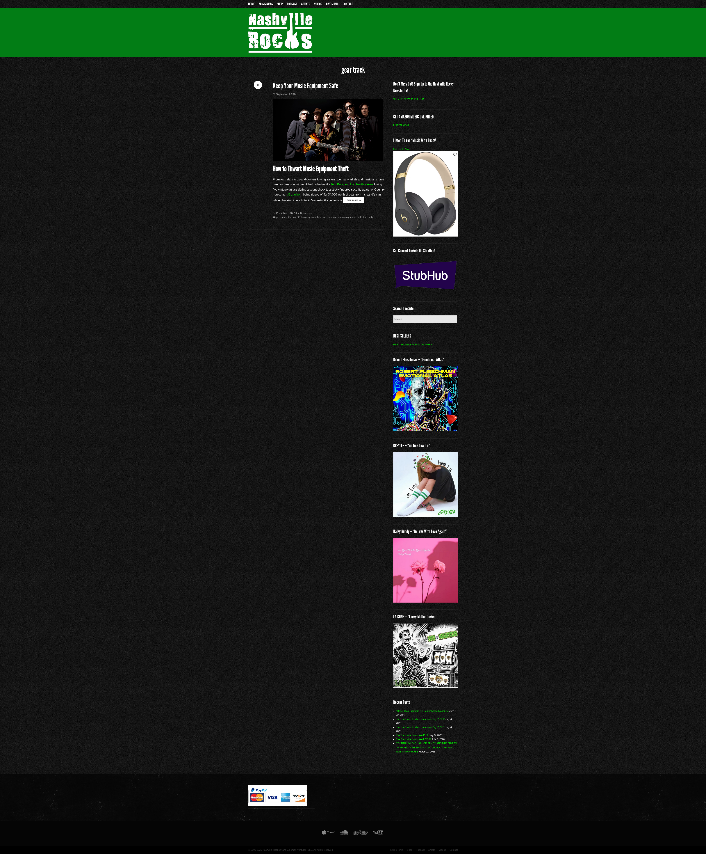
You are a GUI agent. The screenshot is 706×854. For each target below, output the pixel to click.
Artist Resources (303, 213)
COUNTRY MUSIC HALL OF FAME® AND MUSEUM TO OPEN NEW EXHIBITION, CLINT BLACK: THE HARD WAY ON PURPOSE (426, 747)
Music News (266, 4)
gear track (281, 217)
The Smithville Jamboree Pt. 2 (412, 735)
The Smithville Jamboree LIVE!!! (413, 739)
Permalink (281, 213)
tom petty (368, 217)
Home (251, 4)
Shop (280, 4)
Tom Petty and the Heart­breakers (352, 184)
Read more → (353, 200)
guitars (312, 217)
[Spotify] (361, 833)
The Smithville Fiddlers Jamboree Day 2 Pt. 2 (420, 719)
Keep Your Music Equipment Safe (305, 85)
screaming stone (346, 217)
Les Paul (322, 217)
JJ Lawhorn (294, 194)
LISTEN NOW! (401, 125)
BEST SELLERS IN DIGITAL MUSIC (413, 344)
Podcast (292, 4)
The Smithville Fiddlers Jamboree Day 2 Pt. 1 (420, 727)
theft (359, 217)
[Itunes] (328, 833)
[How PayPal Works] (277, 804)
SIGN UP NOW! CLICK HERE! (409, 99)
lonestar (332, 217)
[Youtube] (378, 833)
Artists (305, 4)
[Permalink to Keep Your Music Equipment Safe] (329, 130)
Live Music (332, 4)
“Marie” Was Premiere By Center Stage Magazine (422, 711)
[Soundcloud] (344, 833)
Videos (318, 4)
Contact (348, 4)
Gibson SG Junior (297, 217)
